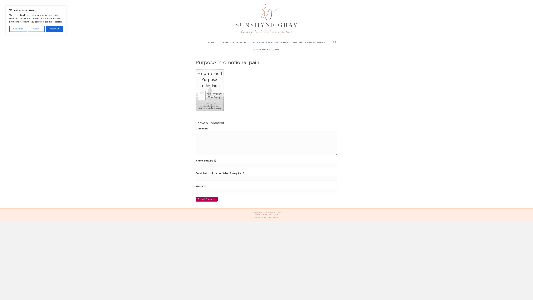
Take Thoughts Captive (232, 42)
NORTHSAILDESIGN (270, 215)
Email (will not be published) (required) (220, 173)
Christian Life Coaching (266, 49)
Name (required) (206, 160)
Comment (202, 128)
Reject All (36, 29)
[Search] (334, 42)
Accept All (54, 29)
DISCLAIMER (273, 217)
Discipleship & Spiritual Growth (269, 42)
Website (201, 186)
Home (211, 42)
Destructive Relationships (309, 42)
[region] (36, 20)
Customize (18, 29)
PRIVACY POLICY (261, 217)
